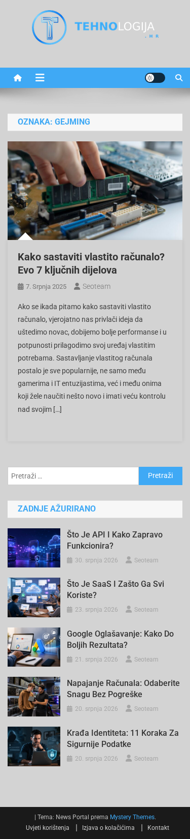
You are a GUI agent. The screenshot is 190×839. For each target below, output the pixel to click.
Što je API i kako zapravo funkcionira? (115, 540)
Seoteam (96, 286)
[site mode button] (155, 78)
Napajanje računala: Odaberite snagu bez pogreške (123, 688)
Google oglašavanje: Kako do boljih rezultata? (120, 639)
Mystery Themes (132, 817)
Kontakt (158, 827)
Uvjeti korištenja (47, 827)
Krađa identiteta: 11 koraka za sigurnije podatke (123, 738)
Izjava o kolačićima (108, 827)
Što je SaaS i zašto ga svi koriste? (115, 589)
